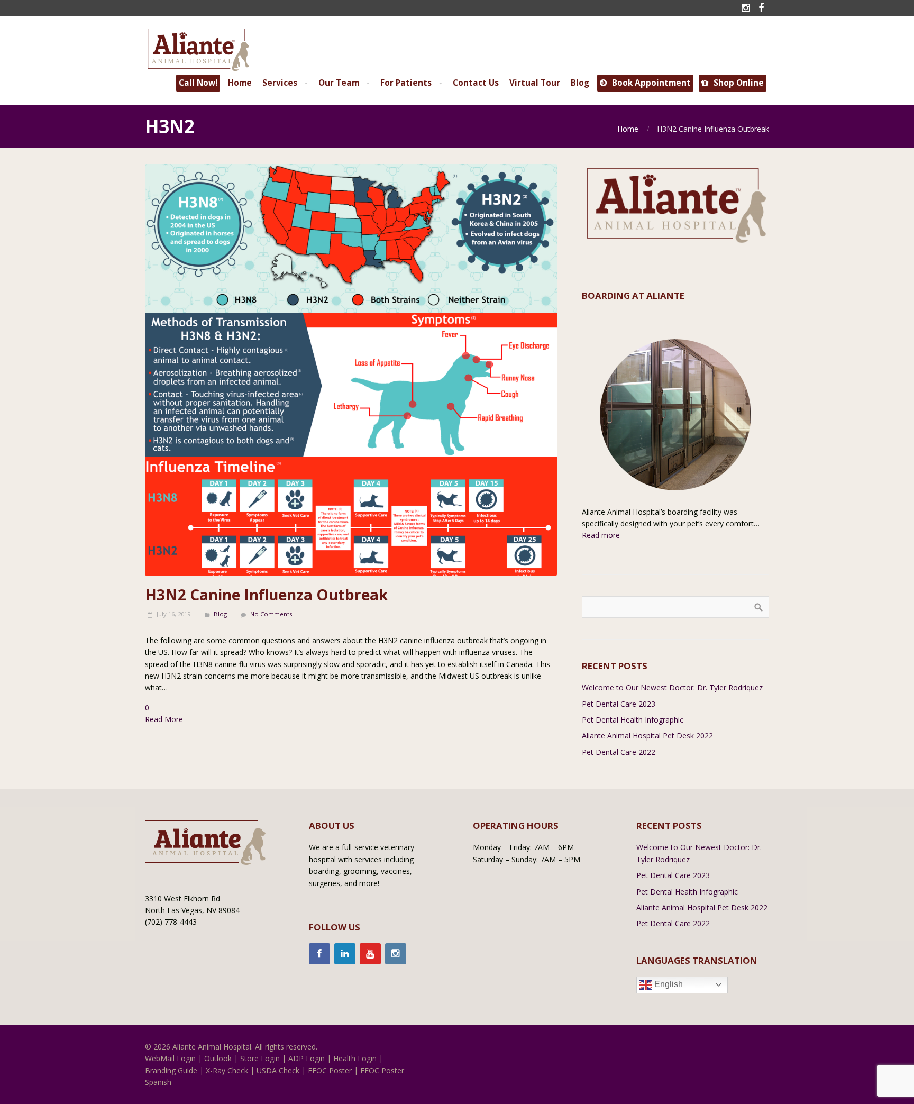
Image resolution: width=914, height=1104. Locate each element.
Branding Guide (171, 1070)
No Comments (271, 614)
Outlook (218, 1058)
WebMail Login (170, 1058)
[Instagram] (395, 953)
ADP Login (306, 1058)
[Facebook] (319, 953)
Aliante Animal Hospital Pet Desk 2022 (647, 736)
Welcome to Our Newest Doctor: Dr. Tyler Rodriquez (672, 687)
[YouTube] (370, 953)
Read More (164, 719)
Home (627, 129)
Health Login (355, 1058)
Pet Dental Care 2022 (618, 752)
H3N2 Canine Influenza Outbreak (266, 595)
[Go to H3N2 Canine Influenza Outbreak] (351, 370)
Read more (601, 535)
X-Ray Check (227, 1070)
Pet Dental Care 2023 (618, 704)
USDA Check (278, 1070)
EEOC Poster (330, 1070)
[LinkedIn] (344, 953)
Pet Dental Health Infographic (632, 720)
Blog (220, 614)
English (667, 984)
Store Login (260, 1058)
